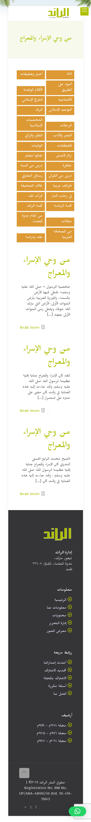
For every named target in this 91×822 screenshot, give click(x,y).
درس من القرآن (60, 176)
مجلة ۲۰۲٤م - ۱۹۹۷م (51, 742)
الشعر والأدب (62, 136)
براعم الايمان (64, 156)
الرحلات (66, 126)
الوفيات (36, 146)
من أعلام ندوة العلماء (32, 219)
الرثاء (38, 110)
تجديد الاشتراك (55, 671)
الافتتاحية (65, 100)
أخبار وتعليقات (31, 75)
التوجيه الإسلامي (60, 110)
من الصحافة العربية (63, 235)
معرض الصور (56, 631)
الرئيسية (60, 600)
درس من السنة (31, 166)
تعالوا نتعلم (33, 156)
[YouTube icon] (26, 808)
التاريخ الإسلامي (32, 100)
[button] (77, 811)
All (69, 75)
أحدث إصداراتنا (55, 663)
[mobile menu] (84, 11)
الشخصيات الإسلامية (34, 123)
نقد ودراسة (34, 238)
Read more (30, 328)
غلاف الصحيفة (31, 186)
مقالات (66, 222)
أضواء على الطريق (65, 88)
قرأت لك (35, 196)
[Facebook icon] (36, 808)
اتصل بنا (59, 694)
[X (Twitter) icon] (31, 808)
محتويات (59, 616)
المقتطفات (64, 146)
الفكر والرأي (33, 136)
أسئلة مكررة (57, 686)
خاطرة (67, 166)
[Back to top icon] (24, 773)
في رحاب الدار (61, 196)
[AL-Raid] (58, 13)
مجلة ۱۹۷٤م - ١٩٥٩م (51, 726)
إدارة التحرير (57, 624)
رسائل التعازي (32, 176)
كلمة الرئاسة (63, 206)
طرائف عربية (62, 186)
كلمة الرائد (34, 206)
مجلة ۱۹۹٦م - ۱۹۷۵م (51, 734)
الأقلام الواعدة (33, 90)
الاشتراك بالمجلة (54, 679)
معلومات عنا (56, 608)
